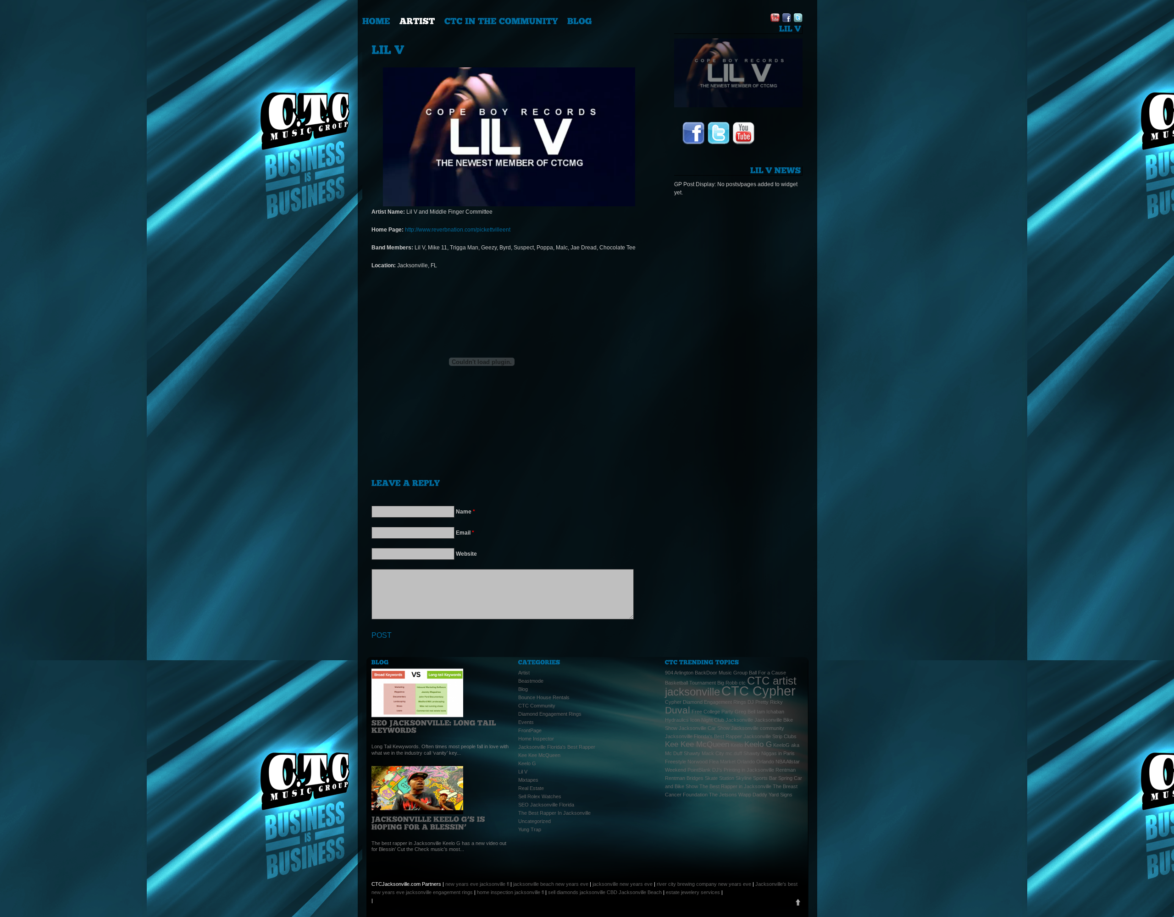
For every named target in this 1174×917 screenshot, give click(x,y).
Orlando (746, 761)
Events (526, 722)
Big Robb (727, 682)
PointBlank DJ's (704, 770)
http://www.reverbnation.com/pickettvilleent (457, 229)
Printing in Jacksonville (749, 770)
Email (465, 533)
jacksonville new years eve (623, 884)
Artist (524, 672)
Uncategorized (534, 821)
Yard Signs (780, 794)
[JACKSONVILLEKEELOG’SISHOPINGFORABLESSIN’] (429, 823)
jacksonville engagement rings (439, 892)
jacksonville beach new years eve (550, 884)
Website (466, 554)
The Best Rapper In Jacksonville (554, 813)
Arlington (683, 672)
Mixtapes (528, 780)
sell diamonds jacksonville (576, 892)
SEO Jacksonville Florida (546, 804)
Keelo (737, 745)
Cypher (673, 702)
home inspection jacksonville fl (510, 892)
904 (669, 672)
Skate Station (719, 778)
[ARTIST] (417, 21)
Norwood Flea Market (711, 761)
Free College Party (712, 711)
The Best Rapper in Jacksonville (735, 786)
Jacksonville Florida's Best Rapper (556, 747)
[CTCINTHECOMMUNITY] (501, 21)
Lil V (522, 771)
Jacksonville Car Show (704, 728)
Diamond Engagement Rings (549, 714)
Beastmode (530, 681)
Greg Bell (745, 711)
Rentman (785, 770)
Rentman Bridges (684, 778)
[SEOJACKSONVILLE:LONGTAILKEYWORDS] (434, 727)
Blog (523, 689)
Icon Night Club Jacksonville (721, 720)
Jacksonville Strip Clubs (770, 736)
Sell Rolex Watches (539, 796)
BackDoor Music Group (721, 672)
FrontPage (530, 730)
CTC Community (536, 705)
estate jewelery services (693, 892)
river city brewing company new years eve (704, 884)
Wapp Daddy (752, 794)
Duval (677, 710)
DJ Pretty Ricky (765, 702)
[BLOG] (579, 21)
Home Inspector (536, 738)
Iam (761, 711)
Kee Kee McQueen (539, 755)
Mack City (713, 753)
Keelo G (527, 763)
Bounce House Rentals (544, 697)
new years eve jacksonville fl (477, 884)
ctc (742, 682)
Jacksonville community (757, 728)
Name (465, 511)
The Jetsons (723, 794)
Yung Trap (529, 829)
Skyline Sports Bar (756, 778)
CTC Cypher (758, 690)
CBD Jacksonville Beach (634, 892)
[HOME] (376, 21)
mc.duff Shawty (742, 753)
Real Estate (531, 788)
